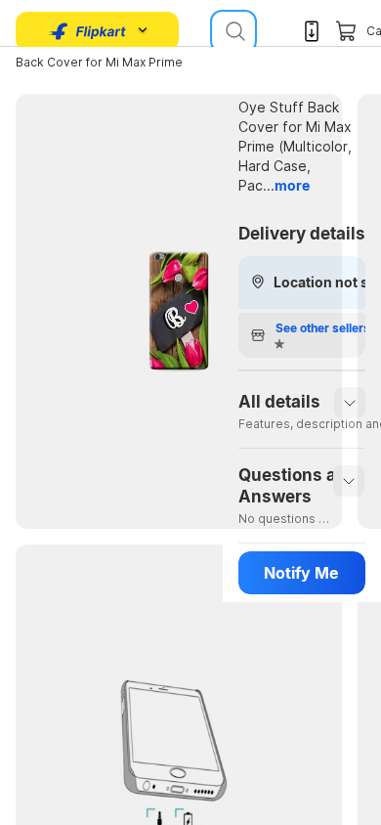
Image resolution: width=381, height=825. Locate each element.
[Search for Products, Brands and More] (233, 31)
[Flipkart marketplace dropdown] (88, 31)
